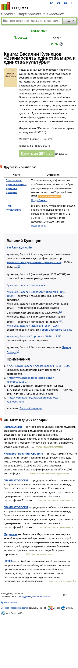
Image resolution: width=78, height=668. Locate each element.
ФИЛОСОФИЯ (13, 426)
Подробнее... (39, 200)
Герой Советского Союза (55, 329)
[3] (60, 320)
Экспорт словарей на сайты (14, 608)
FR (72, 3)
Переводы (21, 37)
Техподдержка (24, 596)
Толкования (39, 31)
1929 (57, 336)
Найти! (70, 21)
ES (65, 3)
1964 (56, 325)
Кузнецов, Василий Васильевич (26, 285)
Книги (57, 37)
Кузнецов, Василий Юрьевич (23, 453)
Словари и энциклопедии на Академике (32, 14)
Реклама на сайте (41, 596)
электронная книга (50, 196)
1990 (10, 295)
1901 (63, 291)
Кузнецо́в (25, 247)
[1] (18, 266)
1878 (49, 336)
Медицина (10, 534)
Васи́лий (12, 247)
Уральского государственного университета (34, 262)
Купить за (36, 153)
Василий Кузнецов (31, 408)
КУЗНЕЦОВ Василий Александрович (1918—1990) (40, 365)
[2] (60, 312)
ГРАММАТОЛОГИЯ (16, 480)
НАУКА (8, 561)
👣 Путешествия (9, 602)
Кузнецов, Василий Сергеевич (25, 336)
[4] (17, 351)
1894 (47, 325)
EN (51, 3)
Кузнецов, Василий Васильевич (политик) (32, 291)
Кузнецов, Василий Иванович (25, 325)
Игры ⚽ (57, 44)
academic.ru (14, 6)
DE (58, 3)
